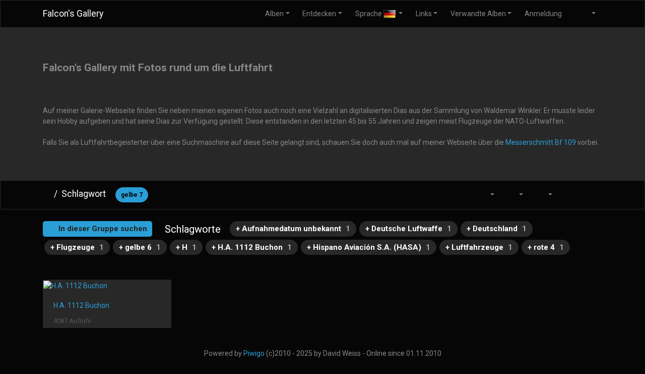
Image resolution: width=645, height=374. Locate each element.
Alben (274, 14)
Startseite (46, 193)
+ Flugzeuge (77, 247)
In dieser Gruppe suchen (101, 228)
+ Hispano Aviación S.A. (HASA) (368, 247)
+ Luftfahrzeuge (478, 247)
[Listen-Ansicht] (591, 194)
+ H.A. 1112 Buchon (252, 247)
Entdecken (319, 14)
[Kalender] (544, 194)
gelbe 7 (132, 194)
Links (424, 14)
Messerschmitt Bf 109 (540, 142)
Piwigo (254, 353)
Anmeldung (543, 14)
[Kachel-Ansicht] (569, 194)
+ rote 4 (546, 247)
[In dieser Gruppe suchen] (462, 194)
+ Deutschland (497, 228)
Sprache (369, 14)
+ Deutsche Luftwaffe (408, 228)
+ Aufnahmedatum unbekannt (293, 228)
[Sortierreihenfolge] (486, 194)
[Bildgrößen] (515, 194)
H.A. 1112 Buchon (81, 305)
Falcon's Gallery (73, 14)
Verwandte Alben (478, 14)
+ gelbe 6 (140, 247)
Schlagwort (83, 194)
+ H (186, 247)
